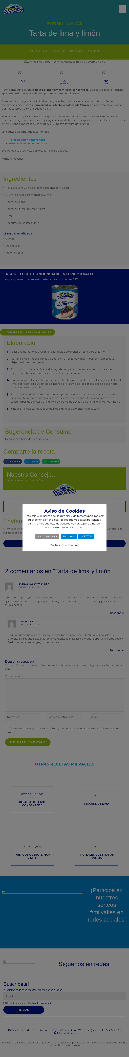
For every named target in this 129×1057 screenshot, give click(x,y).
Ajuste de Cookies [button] (47, 536)
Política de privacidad (64, 545)
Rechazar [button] (68, 536)
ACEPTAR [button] (86, 536)
